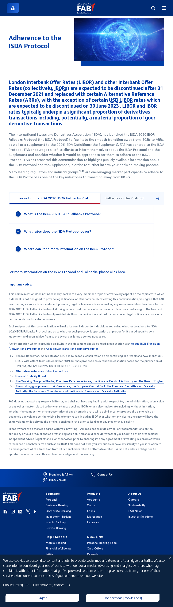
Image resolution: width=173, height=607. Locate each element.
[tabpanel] (86, 231)
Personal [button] (51, 499)
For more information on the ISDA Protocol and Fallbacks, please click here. (67, 272)
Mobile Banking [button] (56, 542)
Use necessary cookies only (123, 597)
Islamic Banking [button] (56, 522)
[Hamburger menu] (164, 8)
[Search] (153, 8)
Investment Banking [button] (59, 516)
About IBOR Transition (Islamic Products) (72, 348)
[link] (13, 8)
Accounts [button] (93, 499)
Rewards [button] (93, 554)
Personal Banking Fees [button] (102, 542)
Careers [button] (133, 499)
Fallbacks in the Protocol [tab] (124, 198)
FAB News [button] (135, 511)
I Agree (42, 597)
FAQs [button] (49, 554)
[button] (86, 8)
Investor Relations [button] (140, 516)
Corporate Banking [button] (58, 511)
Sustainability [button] (137, 505)
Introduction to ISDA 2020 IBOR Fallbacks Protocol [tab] (55, 198)
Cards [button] (91, 505)
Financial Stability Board (30, 376)
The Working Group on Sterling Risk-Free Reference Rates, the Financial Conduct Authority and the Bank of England (89, 381)
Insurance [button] (93, 522)
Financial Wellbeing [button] (58, 548)
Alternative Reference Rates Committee (41, 371)
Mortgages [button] (94, 516)
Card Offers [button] (95, 548)
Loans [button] (91, 511)
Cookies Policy (13, 584)
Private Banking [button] (56, 528)
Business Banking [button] (57, 505)
